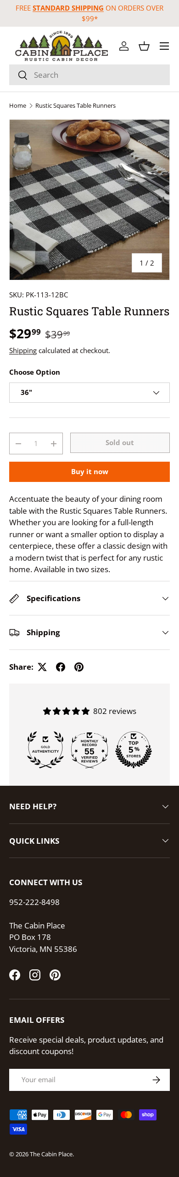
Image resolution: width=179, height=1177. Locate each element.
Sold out (120, 442)
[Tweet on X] (42, 667)
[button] (144, 46)
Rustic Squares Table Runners (75, 106)
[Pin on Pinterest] (79, 667)
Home (17, 106)
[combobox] (89, 74)
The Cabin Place (51, 1154)
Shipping (23, 350)
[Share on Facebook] (60, 667)
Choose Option (34, 372)
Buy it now (89, 471)
